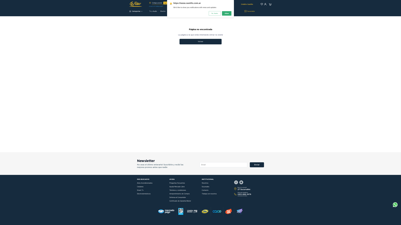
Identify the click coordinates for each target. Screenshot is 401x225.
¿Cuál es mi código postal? (156, 6)
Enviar (257, 165)
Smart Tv (140, 190)
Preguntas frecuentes (177, 183)
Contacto (205, 190)
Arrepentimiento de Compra (179, 194)
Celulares (140, 187)
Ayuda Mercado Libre (177, 187)
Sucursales (205, 187)
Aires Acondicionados (144, 183)
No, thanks (214, 13)
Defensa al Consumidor (177, 197)
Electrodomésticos (144, 194)
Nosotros (205, 183)
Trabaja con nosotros (209, 194)
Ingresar (167, 3)
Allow (227, 13)
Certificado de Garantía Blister (180, 201)
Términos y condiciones (177, 190)
